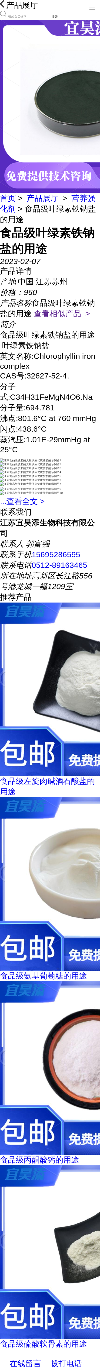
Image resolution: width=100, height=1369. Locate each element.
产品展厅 (42, 198)
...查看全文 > (22, 501)
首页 (8, 198)
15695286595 (56, 554)
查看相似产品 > (62, 313)
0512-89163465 (59, 565)
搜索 (55, 16)
